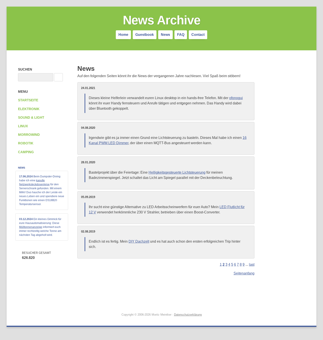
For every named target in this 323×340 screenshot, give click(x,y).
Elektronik (29, 109)
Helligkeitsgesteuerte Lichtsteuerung (177, 172)
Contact (198, 34)
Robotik (25, 143)
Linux (23, 126)
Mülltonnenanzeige (30, 227)
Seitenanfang (244, 273)
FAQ (180, 34)
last (251, 264)
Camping (26, 152)
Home (123, 34)
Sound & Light (31, 117)
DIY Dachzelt (139, 241)
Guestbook (144, 34)
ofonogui (236, 98)
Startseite (28, 100)
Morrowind (29, 134)
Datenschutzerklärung (188, 314)
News (165, 34)
